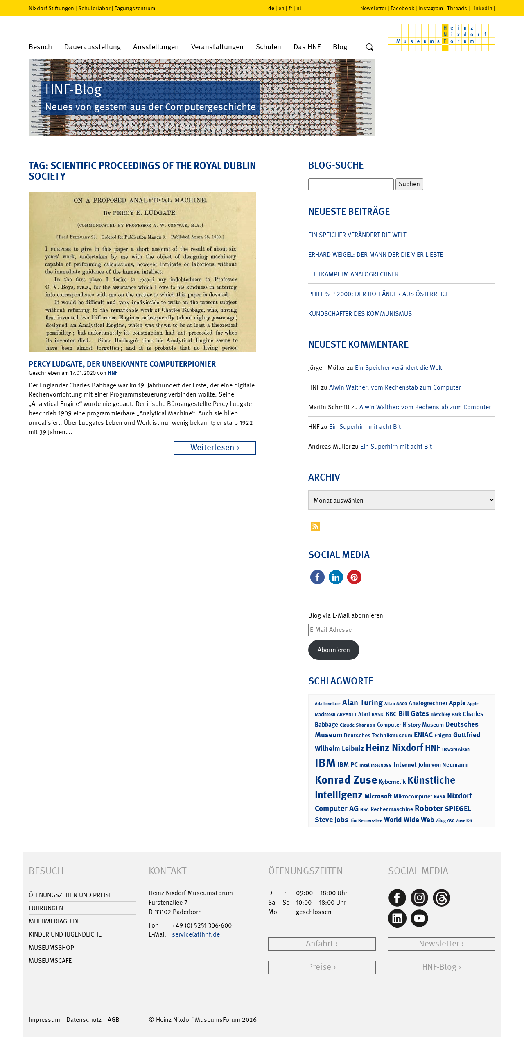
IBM (325, 762)
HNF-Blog (439, 967)
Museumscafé (50, 960)
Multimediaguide (54, 921)
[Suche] (370, 47)
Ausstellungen (156, 47)
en (281, 8)
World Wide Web (409, 819)
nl (298, 8)
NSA (364, 810)
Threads (457, 8)
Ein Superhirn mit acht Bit (365, 426)
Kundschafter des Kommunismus (360, 313)
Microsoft (378, 796)
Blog (340, 47)
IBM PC (347, 764)
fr (290, 8)
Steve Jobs (331, 820)
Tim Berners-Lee (366, 821)
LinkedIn (481, 8)
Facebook (402, 8)
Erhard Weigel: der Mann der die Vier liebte (375, 254)
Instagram (430, 8)
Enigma (443, 735)
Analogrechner (428, 703)
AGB (114, 1019)
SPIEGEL (458, 809)
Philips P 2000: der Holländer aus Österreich (379, 293)
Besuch (40, 47)
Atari (364, 714)
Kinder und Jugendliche (65, 934)
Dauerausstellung (92, 47)
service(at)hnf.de (196, 934)
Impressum (44, 1019)
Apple (457, 703)
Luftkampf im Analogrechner (353, 274)
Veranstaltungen (217, 47)
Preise (319, 967)
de (271, 8)
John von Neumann (443, 765)
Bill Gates (413, 713)
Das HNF (307, 47)
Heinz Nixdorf (394, 747)
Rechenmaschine (391, 809)
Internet (405, 764)
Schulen (268, 47)
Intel (364, 765)
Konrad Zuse (346, 779)
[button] (317, 577)
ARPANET (347, 714)
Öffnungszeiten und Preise (70, 895)
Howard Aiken (456, 749)
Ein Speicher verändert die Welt (357, 234)
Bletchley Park (446, 714)
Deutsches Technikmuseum (378, 735)
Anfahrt (319, 943)
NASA (439, 797)
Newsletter (373, 8)
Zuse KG (464, 821)
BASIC (378, 714)
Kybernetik (392, 781)
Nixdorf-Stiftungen (51, 8)
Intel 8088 (381, 765)
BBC (391, 714)
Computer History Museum (410, 724)
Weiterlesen (212, 447)
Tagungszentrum (135, 8)
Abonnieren (334, 649)
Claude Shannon (357, 725)
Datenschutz (84, 1019)
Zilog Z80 (445, 821)
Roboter (429, 808)
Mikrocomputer (412, 796)
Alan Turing (362, 702)
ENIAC (423, 735)
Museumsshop (51, 947)
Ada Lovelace (328, 704)
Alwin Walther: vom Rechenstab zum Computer (395, 387)
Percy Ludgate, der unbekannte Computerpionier (122, 364)
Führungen (46, 908)
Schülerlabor (94, 8)
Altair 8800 (395, 704)
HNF (112, 372)
